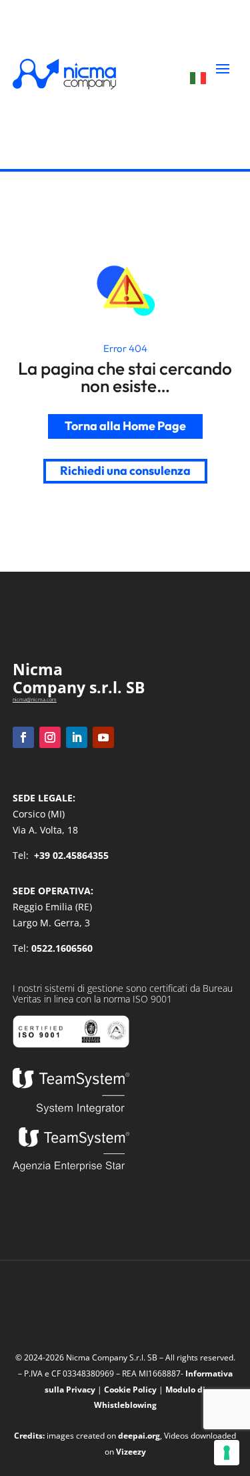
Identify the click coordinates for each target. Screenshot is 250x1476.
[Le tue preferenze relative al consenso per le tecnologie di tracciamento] (226, 1452)
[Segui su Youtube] (103, 737)
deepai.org (139, 1435)
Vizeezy (131, 1451)
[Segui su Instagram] (50, 737)
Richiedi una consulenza (125, 470)
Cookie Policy (130, 1389)
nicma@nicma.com (35, 699)
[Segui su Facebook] (23, 737)
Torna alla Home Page (125, 425)
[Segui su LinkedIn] (76, 737)
